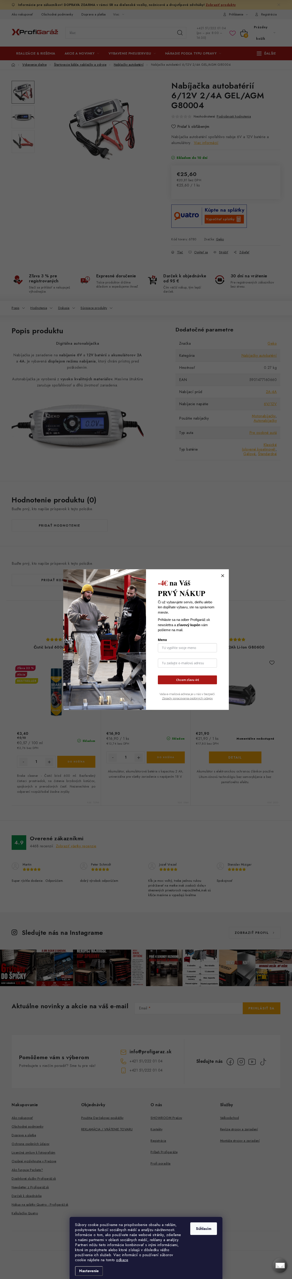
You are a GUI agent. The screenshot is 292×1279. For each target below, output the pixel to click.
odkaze (122, 1260)
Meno (162, 640)
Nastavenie (89, 1271)
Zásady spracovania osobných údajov (187, 698)
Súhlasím (203, 1228)
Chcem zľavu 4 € (187, 680)
